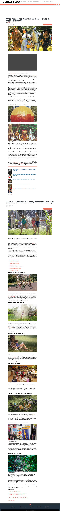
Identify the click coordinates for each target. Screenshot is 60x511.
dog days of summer (11, 296)
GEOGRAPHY (42, 1)
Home (9, 194)
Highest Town (29, 72)
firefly (33, 243)
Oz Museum (16, 164)
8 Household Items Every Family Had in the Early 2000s (18, 496)
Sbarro (23, 387)
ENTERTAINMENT (36, 1)
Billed (25, 101)
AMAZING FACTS (29, 1)
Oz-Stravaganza (15, 162)
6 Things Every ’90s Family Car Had (14, 491)
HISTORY (47, 1)
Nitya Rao (8, 206)
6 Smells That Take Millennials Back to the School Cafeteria (18, 497)
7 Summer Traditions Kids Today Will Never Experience (18, 493)
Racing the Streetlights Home (15, 260)
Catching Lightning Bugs (14, 270)
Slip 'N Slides (10, 327)
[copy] (13, 24)
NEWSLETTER (23, 1)
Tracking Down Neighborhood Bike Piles (16, 266)
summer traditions (17, 241)
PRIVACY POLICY (39, 506)
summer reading (17, 354)
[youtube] (58, 4)
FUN (11, 194)
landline (33, 414)
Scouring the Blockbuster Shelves (15, 268)
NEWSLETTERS (31, 506)
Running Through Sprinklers (14, 261)
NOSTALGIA (13, 500)
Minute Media (28, 510)
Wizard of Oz (12, 73)
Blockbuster (15, 447)
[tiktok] (56, 4)
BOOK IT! (16, 357)
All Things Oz (21, 163)
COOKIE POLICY (47, 506)
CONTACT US (21, 506)
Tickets (13, 85)
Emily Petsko (9, 22)
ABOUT (12, 506)
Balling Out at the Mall (13, 265)
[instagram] (54, 4)
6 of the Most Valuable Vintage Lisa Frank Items (17, 494)
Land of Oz (35, 75)
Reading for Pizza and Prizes (14, 263)
